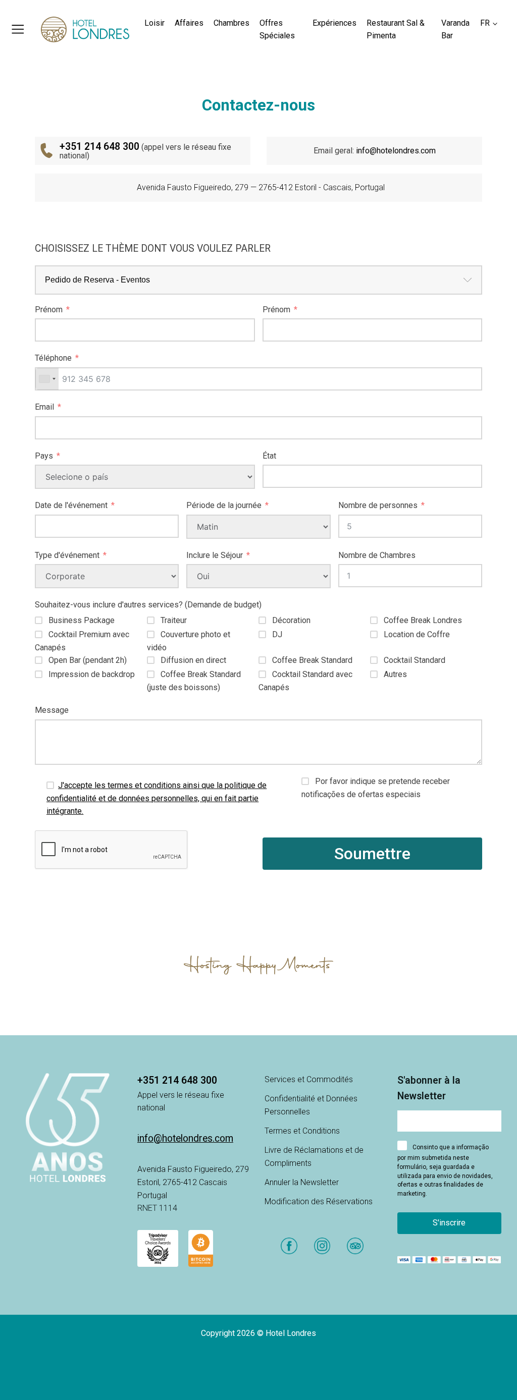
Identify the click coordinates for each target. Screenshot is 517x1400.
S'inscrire (449, 1222)
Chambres (231, 23)
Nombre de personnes (378, 505)
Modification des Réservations (319, 1201)
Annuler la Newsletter (302, 1182)
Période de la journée (224, 505)
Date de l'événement (71, 505)
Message (52, 710)
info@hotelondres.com (396, 150)
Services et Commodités (309, 1079)
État (269, 456)
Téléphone (53, 358)
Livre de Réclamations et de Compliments (314, 1156)
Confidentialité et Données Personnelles (311, 1105)
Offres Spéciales (277, 29)
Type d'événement (67, 555)
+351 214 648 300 (177, 1080)
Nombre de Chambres (377, 555)
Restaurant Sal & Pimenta (396, 29)
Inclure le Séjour (214, 555)
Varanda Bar (455, 29)
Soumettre (372, 853)
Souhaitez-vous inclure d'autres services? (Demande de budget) (148, 604)
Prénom (49, 309)
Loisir (154, 23)
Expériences (334, 23)
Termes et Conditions (302, 1131)
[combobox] (47, 379)
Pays (44, 456)
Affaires (189, 23)
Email (44, 407)
